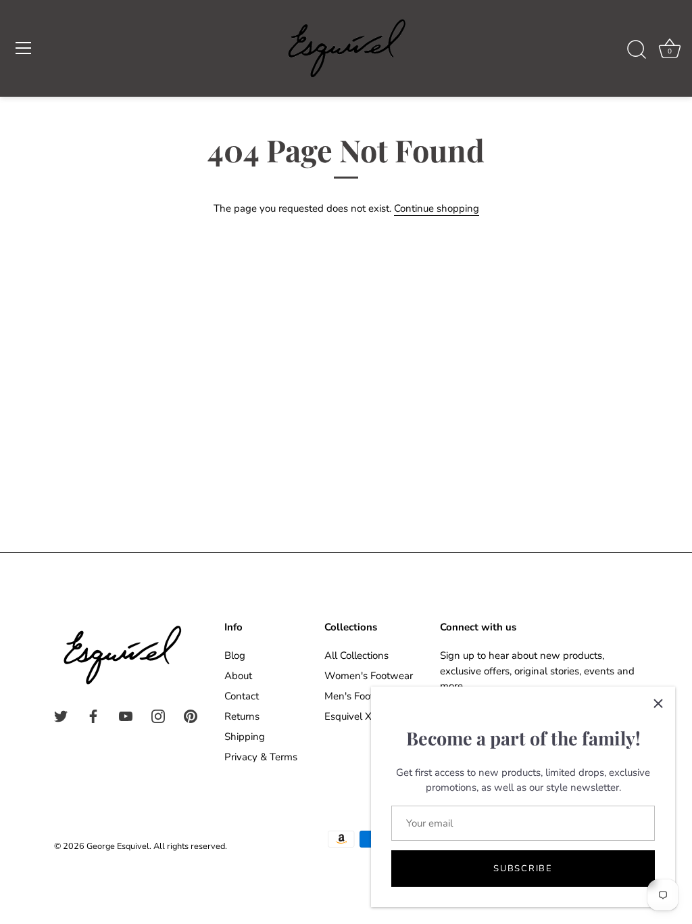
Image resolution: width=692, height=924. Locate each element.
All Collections (356, 655)
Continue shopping (436, 208)
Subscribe (522, 868)
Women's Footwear (368, 676)
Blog (234, 655)
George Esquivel (117, 846)
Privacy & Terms (260, 757)
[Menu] (24, 48)
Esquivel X (348, 716)
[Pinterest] (190, 715)
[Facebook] (93, 715)
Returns (242, 716)
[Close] (658, 703)
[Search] (636, 50)
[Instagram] (158, 715)
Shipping (244, 736)
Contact (241, 696)
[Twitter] (61, 715)
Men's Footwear (360, 696)
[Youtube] (125, 715)
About (238, 676)
